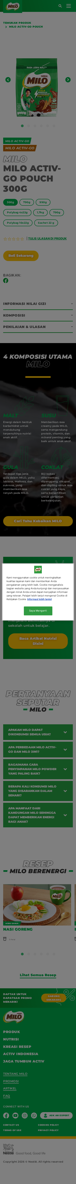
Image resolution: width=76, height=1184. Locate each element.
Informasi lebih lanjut (39, 599)
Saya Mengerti (38, 610)
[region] (38, 592)
